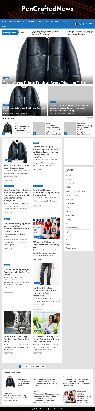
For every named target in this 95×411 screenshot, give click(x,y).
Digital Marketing (71, 195)
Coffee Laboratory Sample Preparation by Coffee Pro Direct (16, 272)
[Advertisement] (78, 152)
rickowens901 (9, 113)
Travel (67, 244)
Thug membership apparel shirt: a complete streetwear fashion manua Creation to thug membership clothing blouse (17, 230)
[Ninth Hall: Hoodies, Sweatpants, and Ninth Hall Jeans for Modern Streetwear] (46, 274)
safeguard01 (38, 250)
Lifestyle (37, 283)
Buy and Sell (69, 183)
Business (53, 102)
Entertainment (70, 203)
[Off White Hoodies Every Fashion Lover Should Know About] (17, 322)
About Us (54, 22)
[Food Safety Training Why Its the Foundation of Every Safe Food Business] (46, 322)
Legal (67, 232)
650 (37, 366)
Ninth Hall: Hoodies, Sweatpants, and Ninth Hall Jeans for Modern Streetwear (46, 292)
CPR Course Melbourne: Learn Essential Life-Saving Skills (46, 245)
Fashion (6, 78)
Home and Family (71, 228)
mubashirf (37, 198)
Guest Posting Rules (16, 22)
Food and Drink (70, 216)
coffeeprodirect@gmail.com (13, 277)
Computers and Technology (75, 191)
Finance (68, 211)
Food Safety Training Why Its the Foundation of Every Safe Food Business (46, 339)
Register (89, 24)
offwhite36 (8, 344)
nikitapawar (55, 113)
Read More (8, 180)
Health (67, 224)
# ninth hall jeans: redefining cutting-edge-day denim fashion (84, 129)
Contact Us (65, 22)
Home (4, 22)
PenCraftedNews (47, 8)
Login (4, 26)
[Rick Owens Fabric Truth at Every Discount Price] (47, 63)
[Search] (80, 24)
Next (42, 366)
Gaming (68, 220)
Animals (68, 175)
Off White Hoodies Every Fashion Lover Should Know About (17, 339)
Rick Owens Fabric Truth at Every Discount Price (44, 82)
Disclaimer (31, 22)
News (67, 240)
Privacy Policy (43, 22)
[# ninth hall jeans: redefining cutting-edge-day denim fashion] (70, 128)
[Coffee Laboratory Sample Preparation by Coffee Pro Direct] (17, 265)
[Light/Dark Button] (76, 24)
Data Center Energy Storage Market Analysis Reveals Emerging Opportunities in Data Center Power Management (53, 132)
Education (69, 199)
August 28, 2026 (20, 113)
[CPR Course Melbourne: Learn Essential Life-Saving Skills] (46, 228)
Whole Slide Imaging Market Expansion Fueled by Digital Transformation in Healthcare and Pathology (69, 108)
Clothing (6, 219)
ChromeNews (53, 409)
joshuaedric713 (39, 344)
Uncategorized (50, 123)
